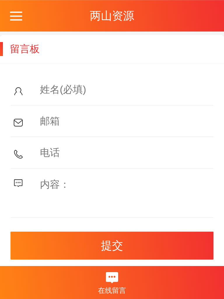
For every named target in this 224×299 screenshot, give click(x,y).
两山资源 (112, 15)
